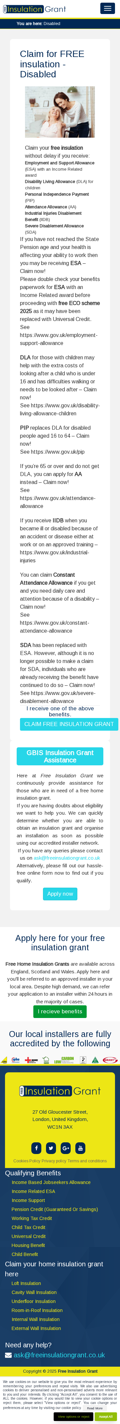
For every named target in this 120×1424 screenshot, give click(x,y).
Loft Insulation (26, 1283)
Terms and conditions (87, 1161)
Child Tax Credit (28, 1227)
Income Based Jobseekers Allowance (51, 1182)
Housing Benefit (28, 1245)
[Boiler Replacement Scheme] (51, 1148)
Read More (95, 1408)
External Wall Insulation (36, 1328)
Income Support (28, 1200)
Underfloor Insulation (34, 1301)
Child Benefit (25, 1254)
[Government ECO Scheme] (66, 1148)
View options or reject (73, 1416)
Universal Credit (71, 319)
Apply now (60, 894)
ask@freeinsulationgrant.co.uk (67, 858)
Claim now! (33, 271)
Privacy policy (54, 1161)
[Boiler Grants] (80, 1148)
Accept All (106, 1416)
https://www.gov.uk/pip (58, 452)
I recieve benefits (60, 1011)
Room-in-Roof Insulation (37, 1310)
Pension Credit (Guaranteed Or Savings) (55, 1209)
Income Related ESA (33, 1191)
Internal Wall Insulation (36, 1319)
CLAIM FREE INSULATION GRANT (69, 724)
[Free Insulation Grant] (36, 1148)
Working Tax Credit (32, 1218)
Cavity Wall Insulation (34, 1292)
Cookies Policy (26, 1161)
